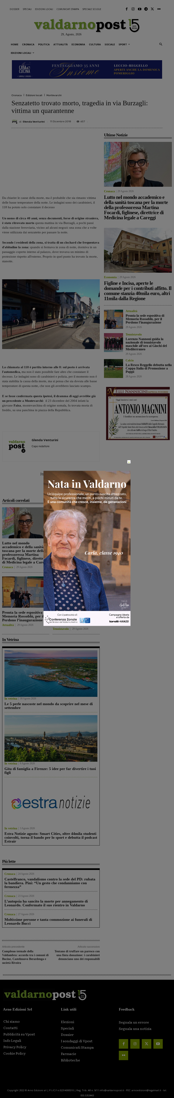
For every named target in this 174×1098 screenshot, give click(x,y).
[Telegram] (146, 9)
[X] (119, 120)
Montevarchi (54, 95)
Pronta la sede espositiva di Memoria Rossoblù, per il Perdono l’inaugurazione (24, 616)
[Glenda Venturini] (15, 121)
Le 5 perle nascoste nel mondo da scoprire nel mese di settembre (48, 706)
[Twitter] (152, 9)
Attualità (8, 625)
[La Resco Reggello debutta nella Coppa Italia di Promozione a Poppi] (113, 368)
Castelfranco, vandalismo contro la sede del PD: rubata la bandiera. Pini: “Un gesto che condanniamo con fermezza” (49, 883)
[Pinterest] (128, 120)
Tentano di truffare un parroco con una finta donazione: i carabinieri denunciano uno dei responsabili (77, 955)
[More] (158, 120)
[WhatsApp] (148, 120)
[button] (160, 44)
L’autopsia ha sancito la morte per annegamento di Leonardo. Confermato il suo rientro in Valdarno (46, 903)
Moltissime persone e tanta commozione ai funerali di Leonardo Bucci (48, 921)
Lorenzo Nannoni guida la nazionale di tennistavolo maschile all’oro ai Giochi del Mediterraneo (74, 618)
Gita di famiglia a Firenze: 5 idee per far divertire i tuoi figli (50, 771)
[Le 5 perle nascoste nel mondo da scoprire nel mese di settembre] (50, 673)
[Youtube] (139, 9)
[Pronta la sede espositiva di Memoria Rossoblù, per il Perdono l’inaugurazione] (25, 592)
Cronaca (16, 95)
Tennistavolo (61, 628)
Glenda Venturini (34, 121)
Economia (59, 563)
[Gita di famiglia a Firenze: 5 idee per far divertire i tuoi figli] (50, 738)
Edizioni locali (34, 95)
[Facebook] (126, 9)
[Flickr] (159, 9)
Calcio (130, 360)
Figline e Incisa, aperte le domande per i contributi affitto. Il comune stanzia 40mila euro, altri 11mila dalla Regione (73, 550)
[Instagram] (133, 9)
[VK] (138, 120)
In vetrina (10, 698)
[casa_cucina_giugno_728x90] (87, 69)
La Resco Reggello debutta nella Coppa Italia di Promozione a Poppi (149, 368)
